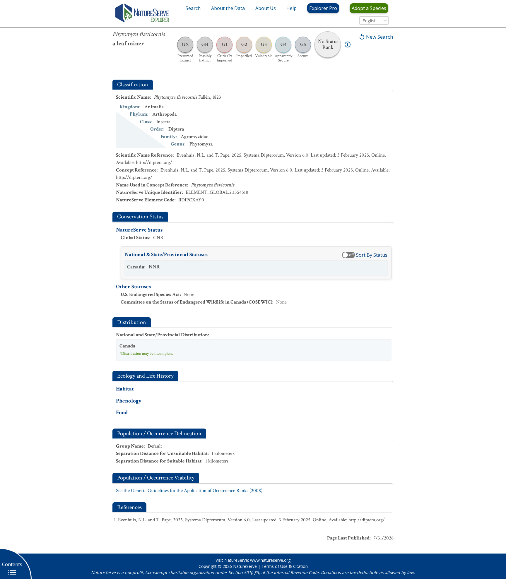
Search (193, 8)
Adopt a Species (369, 8)
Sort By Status (371, 255)
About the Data (228, 8)
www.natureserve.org (270, 560)
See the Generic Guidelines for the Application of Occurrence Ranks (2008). (190, 490)
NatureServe (245, 566)
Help (291, 8)
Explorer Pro (323, 8)
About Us (265, 8)
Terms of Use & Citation (284, 566)
